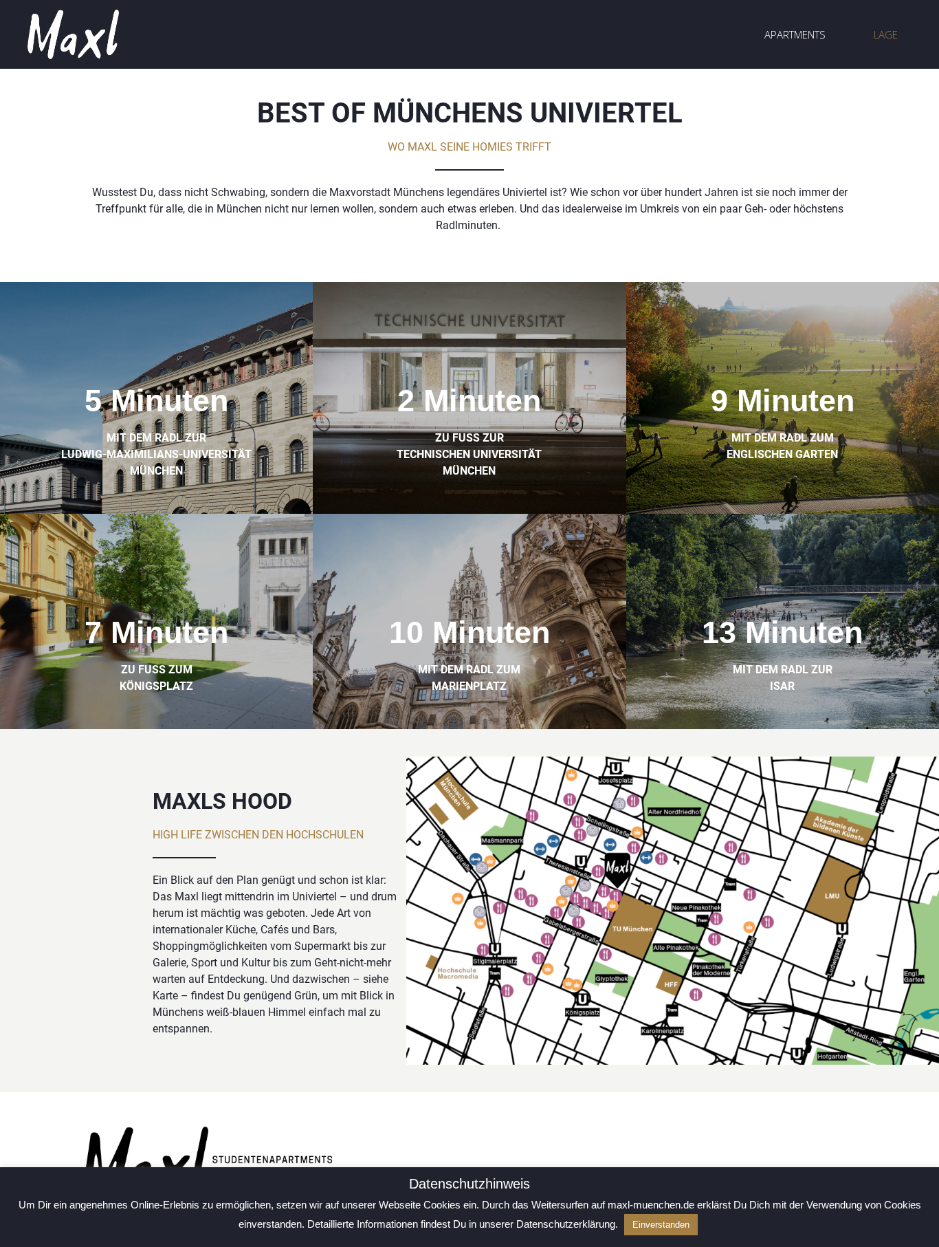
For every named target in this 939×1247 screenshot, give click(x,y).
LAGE (886, 34)
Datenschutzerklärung (565, 1224)
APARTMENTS (795, 34)
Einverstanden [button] (660, 1224)
